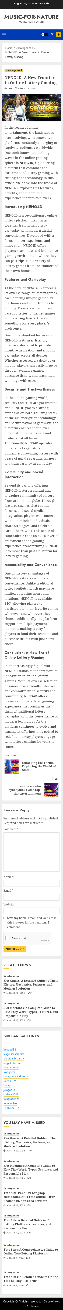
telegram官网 (11, 1099)
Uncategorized (14, 70)
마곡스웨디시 (12, 1108)
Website (9, 904)
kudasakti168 (11, 1094)
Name (9, 877)
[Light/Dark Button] (44, 34)
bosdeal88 (10, 1050)
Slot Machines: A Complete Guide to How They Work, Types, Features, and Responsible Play (31, 1012)
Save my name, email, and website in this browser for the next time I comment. (32, 922)
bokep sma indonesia (16, 1076)
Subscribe (58, 34)
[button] (4, 34)
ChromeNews (52, 1301)
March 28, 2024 (26, 88)
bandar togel (11, 1067)
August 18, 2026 (15, 1020)
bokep (7, 1085)
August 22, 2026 (15, 993)
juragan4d (9, 1090)
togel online (10, 1103)
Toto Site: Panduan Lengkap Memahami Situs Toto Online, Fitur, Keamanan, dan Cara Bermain (29, 1197)
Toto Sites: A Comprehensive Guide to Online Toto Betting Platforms (31, 1251)
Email (8, 890)
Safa (9, 88)
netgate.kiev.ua (12, 1063)
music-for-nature (31, 17)
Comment (11, 829)
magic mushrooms (14, 1054)
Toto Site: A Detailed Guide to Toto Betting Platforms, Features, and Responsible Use (28, 1224)
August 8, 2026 (15, 1258)
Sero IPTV (10, 1081)
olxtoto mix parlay (14, 1058)
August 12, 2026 (15, 1205)
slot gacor (9, 1072)
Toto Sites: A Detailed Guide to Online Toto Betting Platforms (31, 1279)
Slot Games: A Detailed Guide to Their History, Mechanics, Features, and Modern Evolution (31, 984)
